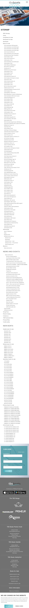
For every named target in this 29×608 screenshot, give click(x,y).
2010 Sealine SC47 (8, 157)
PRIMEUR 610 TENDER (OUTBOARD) (12, 412)
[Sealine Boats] (18, 506)
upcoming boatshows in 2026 (12, 266)
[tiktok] (17, 7)
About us (5, 246)
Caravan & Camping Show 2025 (13, 289)
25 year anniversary (10, 305)
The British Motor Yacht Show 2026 (14, 261)
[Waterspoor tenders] (14, 519)
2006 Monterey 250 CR (9, 226)
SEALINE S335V (7, 339)
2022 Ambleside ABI (8, 107)
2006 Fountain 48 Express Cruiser (11, 148)
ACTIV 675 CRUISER (8, 384)
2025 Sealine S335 (8, 82)
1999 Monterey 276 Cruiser (10, 69)
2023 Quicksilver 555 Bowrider (11, 45)
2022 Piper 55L (7, 126)
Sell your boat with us (9, 236)
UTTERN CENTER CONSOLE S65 (11, 431)
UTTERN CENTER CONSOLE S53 (11, 428)
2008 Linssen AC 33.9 (9, 87)
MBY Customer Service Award (12, 295)
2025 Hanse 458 (7, 79)
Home (4, 35)
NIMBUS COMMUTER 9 (9, 355)
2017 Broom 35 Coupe (9, 138)
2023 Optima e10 (8, 216)
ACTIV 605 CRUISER (8, 382)
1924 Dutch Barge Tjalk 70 (10, 159)
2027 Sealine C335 (8, 188)
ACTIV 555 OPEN (8, 366)
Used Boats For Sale (8, 37)
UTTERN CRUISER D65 (9, 440)
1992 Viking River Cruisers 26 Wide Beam (13, 94)
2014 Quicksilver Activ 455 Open (11, 53)
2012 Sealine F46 (8, 105)
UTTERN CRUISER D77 (9, 441)
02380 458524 (14, 545)
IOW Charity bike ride (10, 307)
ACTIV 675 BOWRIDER (9, 393)
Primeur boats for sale (8, 405)
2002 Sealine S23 (8, 224)
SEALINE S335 (7, 337)
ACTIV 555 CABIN (8, 380)
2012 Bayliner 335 (8, 205)
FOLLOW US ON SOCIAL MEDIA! (13, 285)
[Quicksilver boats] (8, 512)
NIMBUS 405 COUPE (8, 349)
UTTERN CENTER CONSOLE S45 (11, 427)
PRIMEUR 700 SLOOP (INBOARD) (11, 416)
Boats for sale (6, 43)
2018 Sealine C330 (8, 60)
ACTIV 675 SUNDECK (8, 374)
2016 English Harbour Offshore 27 (11, 136)
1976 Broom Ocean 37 (9, 180)
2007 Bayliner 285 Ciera (9, 161)
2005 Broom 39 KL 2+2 (9, 143)
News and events (8, 248)
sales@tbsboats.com (14, 546)
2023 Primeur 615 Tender (9, 110)
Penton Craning (6, 314)
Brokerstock (8, 237)
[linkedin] (12, 7)
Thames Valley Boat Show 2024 (13, 297)
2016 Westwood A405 (9, 139)
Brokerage (7, 239)
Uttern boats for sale (8, 425)
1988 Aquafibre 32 (8, 108)
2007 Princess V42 (8, 135)
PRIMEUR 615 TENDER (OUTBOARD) (12, 413)
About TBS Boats (8, 231)
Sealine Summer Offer (11, 294)
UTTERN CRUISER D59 (9, 438)
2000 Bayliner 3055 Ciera (9, 92)
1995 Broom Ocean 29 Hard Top (11, 174)
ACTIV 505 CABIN (8, 379)
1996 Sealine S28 (8, 120)
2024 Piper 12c (7, 193)
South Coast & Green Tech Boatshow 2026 (16, 263)
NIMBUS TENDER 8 (8, 357)
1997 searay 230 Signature (10, 196)
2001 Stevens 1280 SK (9, 164)
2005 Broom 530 (8, 185)
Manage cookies (19, 606)
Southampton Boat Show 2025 (13, 274)
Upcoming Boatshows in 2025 (12, 287)
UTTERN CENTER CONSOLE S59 (11, 430)
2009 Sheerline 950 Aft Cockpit (11, 131)
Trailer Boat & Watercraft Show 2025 (14, 280)
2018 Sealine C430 (8, 102)
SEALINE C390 (7, 334)
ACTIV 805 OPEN (8, 370)
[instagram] (10, 7)
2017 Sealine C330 (8, 146)
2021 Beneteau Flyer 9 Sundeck (11, 55)
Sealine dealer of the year (12, 303)
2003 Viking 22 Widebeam (10, 65)
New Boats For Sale (8, 39)
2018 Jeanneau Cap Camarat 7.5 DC (12, 167)
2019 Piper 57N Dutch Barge (10, 130)
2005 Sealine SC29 (8, 149)
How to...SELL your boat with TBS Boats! (15, 284)
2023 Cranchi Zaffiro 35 (9, 52)
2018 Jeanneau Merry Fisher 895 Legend (13, 203)
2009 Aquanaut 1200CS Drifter (11, 222)
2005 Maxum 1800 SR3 (9, 214)
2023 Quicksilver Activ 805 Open (11, 47)
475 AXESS (6, 361)
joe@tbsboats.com (14, 561)
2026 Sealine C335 (8, 84)
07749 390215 (14, 560)
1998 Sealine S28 (8, 178)
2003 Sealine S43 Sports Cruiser (11, 78)
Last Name (6, 465)
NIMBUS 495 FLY (7, 346)
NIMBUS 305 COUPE (8, 352)
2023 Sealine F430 (8, 73)
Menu (27, 2)
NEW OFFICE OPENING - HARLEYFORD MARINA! (16, 264)
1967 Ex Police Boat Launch (10, 86)
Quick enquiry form (9, 244)
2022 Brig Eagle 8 (8, 151)
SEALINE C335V (7, 332)
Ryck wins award (9, 302)
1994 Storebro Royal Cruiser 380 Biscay (13, 122)
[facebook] (14, 7)
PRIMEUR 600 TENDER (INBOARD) (11, 410)
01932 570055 (14, 530)
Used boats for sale (14, 579)
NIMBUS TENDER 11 (8, 354)
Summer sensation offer (11, 276)
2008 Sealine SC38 (8, 208)
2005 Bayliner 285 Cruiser (10, 218)
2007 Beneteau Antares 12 (10, 156)
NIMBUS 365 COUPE (8, 351)
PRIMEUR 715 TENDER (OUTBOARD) (12, 423)
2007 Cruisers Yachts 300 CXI (11, 175)
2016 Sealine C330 (8, 63)
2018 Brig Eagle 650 (8, 187)
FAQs (5, 233)
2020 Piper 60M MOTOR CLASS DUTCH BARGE (14, 123)
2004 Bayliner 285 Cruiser (10, 201)
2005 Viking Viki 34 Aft (9, 213)
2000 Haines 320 (8, 74)
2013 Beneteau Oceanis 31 (10, 113)
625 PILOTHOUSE (8, 400)
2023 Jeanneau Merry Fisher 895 (11, 152)
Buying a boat (7, 234)
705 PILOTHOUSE (8, 401)
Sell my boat (6, 229)
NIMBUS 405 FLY (8, 347)
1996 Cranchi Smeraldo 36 (9, 195)
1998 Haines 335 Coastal (9, 200)
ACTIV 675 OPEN (8, 369)
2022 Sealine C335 (8, 56)
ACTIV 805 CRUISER (8, 387)
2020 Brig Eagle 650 (8, 170)
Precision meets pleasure (12, 272)
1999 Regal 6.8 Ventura (9, 177)
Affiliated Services (8, 310)
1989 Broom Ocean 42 (9, 125)
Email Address (6, 453)
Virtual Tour (6, 312)
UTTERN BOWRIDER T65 (9, 436)
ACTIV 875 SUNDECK (8, 377)
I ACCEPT (7, 606)
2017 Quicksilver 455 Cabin (10, 118)
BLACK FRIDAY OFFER (11, 267)
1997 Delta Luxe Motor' (9, 66)
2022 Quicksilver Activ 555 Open (11, 61)
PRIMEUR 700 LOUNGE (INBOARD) (11, 420)
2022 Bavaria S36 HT (8, 211)
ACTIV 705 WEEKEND (9, 395)
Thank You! (8, 271)
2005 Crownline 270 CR (9, 133)
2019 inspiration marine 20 (10, 76)
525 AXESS (6, 362)
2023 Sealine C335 (8, 100)
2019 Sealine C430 (8, 71)
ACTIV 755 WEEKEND (8, 396)
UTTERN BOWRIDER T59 (9, 435)
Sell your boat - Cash (9, 241)
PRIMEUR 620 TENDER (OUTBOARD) (12, 415)
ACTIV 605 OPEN (8, 367)
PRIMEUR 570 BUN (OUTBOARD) (11, 407)
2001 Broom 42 (7, 68)
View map (14, 537)
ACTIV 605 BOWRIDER (9, 392)
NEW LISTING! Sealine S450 (12, 259)
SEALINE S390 (7, 340)
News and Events (9, 254)
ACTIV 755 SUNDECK (8, 375)
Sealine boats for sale (8, 329)
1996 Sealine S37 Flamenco (10, 221)
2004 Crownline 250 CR (9, 144)
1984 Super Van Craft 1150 (10, 162)
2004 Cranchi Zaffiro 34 (9, 81)
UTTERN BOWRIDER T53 (9, 433)
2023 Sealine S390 (8, 99)
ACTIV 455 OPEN (8, 364)
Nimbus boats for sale (8, 344)
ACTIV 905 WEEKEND (8, 398)
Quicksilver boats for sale (9, 359)
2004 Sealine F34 (8, 91)
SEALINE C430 (7, 335)
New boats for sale (14, 576)
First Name (6, 459)
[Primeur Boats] (20, 512)
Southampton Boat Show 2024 (13, 290)
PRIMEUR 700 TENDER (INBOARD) (11, 418)
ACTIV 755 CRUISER (8, 385)
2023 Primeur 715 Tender (9, 209)
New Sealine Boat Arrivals (12, 292)
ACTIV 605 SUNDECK (8, 372)
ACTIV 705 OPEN (8, 390)
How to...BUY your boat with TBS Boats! (15, 282)
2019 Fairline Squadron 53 (9, 117)
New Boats (5, 41)
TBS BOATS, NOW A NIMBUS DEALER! (14, 279)
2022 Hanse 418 (7, 183)
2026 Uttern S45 (8, 115)
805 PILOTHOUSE (8, 403)
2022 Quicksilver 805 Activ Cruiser (11, 96)
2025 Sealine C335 (8, 182)
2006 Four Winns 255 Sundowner (11, 206)
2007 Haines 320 (8, 219)
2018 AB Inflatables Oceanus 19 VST (12, 89)
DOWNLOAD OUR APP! (11, 269)
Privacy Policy (6, 320)
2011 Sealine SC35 (8, 227)
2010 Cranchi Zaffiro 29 (9, 58)
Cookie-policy (6, 322)
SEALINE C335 (7, 331)
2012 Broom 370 (7, 169)
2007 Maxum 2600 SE (9, 104)
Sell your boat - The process (11, 242)
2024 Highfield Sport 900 (10, 172)
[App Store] (8, 494)
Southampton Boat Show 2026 (13, 258)
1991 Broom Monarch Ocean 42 (11, 141)
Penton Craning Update (11, 256)
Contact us (5, 316)
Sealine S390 (9, 300)
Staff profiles (7, 308)
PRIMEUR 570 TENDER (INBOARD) (11, 408)
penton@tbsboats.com (14, 531)
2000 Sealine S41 (8, 154)
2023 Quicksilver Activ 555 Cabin (11, 48)
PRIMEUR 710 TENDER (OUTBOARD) (12, 421)
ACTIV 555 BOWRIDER (9, 388)
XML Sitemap (6, 33)
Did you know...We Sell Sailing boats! (14, 277)
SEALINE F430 (7, 342)
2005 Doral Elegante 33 (9, 97)
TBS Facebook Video (8, 318)
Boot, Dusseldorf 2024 (11, 298)
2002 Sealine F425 (8, 128)
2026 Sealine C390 (8, 112)
